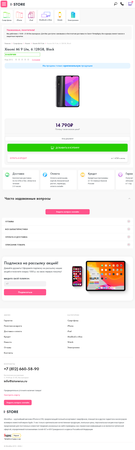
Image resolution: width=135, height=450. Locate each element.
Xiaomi (27, 43)
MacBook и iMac (75, 336)
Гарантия (8, 320)
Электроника (73, 347)
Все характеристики (16, 229)
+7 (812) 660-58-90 (21, 368)
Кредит (7, 336)
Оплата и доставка (16, 237)
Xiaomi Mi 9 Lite (38, 43)
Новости (8, 342)
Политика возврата (13, 326)
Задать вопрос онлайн (67, 211)
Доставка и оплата (13, 331)
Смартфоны (17, 43)
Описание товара (15, 244)
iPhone (70, 326)
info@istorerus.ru (15, 381)
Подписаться (25, 292)
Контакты (8, 352)
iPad (69, 331)
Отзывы (9, 221)
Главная (8, 43)
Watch (70, 342)
